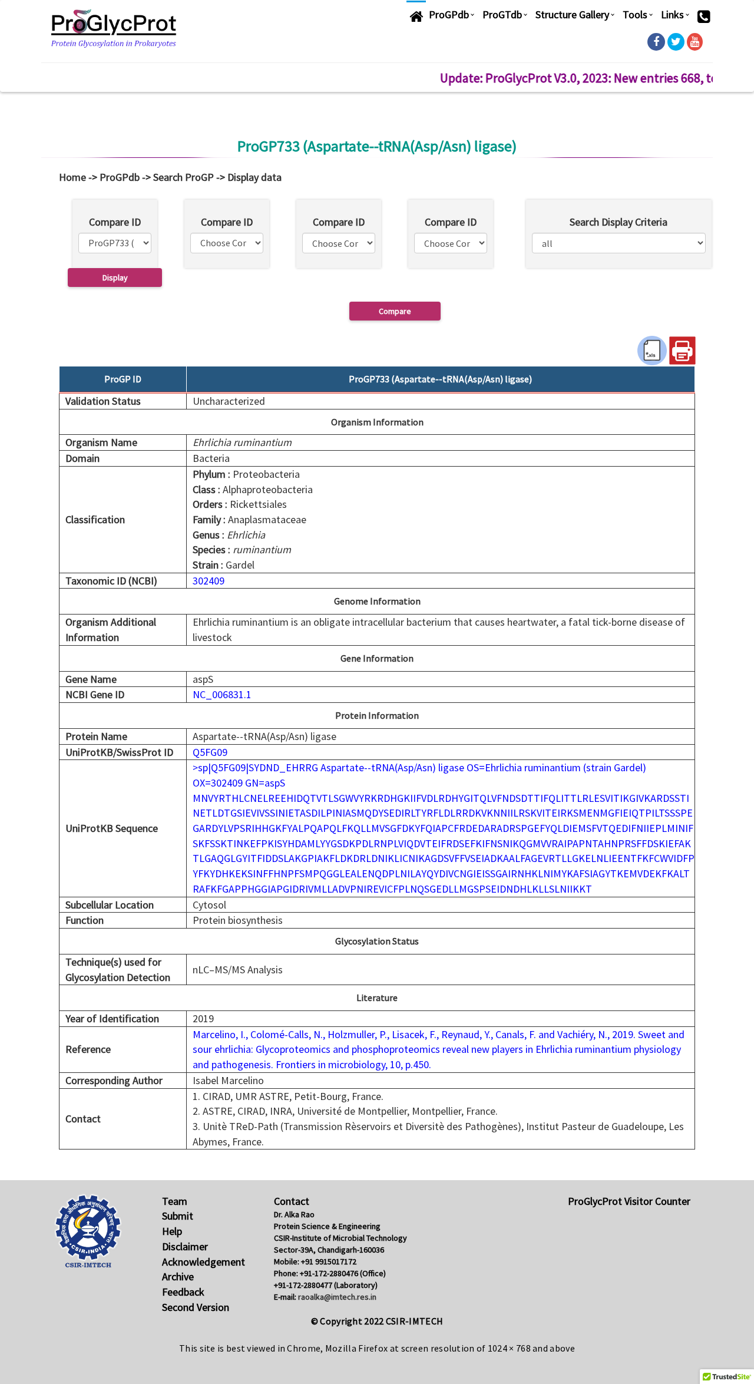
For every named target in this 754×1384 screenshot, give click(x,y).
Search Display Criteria (618, 222)
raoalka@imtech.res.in (337, 1296)
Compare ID (115, 222)
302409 (208, 580)
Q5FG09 (210, 752)
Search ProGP (183, 177)
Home (72, 177)
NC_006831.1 (222, 694)
